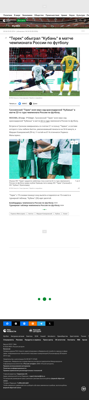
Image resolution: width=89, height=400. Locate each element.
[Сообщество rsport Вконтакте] (24, 323)
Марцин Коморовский (44, 214)
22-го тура (45, 121)
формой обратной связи (12, 387)
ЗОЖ (36, 336)
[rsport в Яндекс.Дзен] (16, 323)
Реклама (19, 340)
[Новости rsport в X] (50, 323)
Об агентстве (60, 340)
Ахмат (65, 214)
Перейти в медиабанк (35, 98)
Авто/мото (51, 336)
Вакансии (6, 349)
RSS (78, 340)
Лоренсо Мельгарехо (17, 214)
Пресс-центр (48, 340)
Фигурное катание (17, 336)
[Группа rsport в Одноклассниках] (33, 323)
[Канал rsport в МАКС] (7, 323)
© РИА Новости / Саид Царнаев (18, 98)
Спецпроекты (8, 340)
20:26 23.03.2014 (9, 31)
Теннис (83, 336)
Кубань (57, 214)
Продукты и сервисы (33, 340)
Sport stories (74, 336)
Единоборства (62, 336)
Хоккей (42, 336)
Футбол (6, 336)
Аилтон (30, 214)
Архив (84, 340)
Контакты (71, 340)
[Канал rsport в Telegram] (41, 323)
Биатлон (29, 336)
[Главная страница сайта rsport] (14, 20)
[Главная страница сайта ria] (3, 20)
